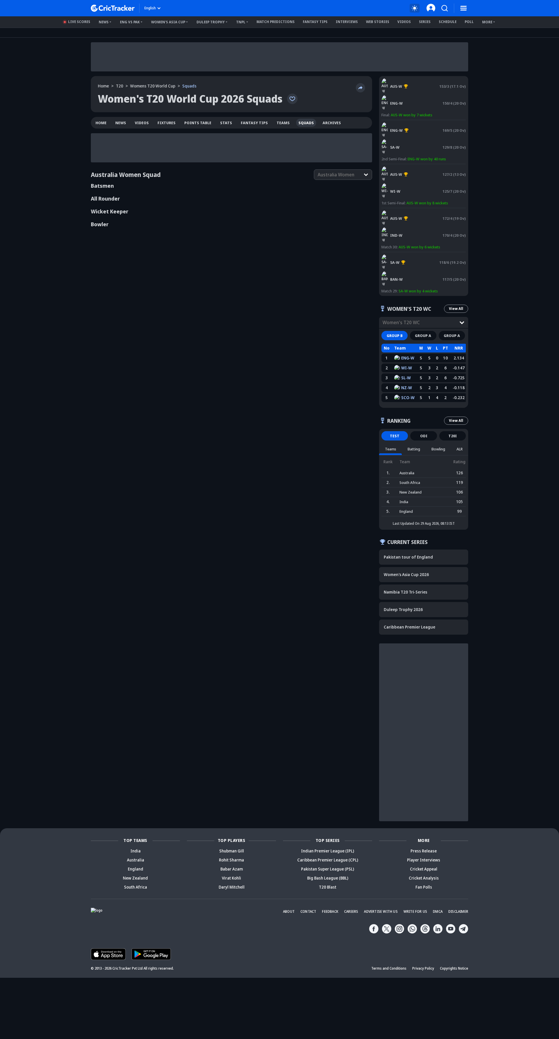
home (101, 122)
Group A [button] (423, 335)
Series (425, 21)
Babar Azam (231, 869)
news (120, 122)
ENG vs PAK (130, 22)
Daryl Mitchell (232, 887)
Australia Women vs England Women (412, 81)
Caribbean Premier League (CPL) (327, 860)
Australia (135, 860)
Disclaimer (458, 911)
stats (226, 122)
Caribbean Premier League (409, 627)
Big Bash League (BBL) (327, 878)
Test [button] (394, 435)
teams (283, 122)
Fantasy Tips (315, 21)
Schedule (448, 21)
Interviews (347, 21)
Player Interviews (423, 860)
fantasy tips (254, 122)
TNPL (240, 22)
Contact (308, 911)
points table (197, 122)
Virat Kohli (231, 878)
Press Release (424, 851)
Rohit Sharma (231, 860)
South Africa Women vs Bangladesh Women (418, 254)
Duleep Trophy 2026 (403, 609)
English (150, 8)
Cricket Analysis (424, 878)
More (487, 22)
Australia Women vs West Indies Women (415, 166)
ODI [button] (423, 435)
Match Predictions (275, 21)
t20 (119, 86)
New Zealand (135, 878)
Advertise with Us (380, 911)
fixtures (167, 122)
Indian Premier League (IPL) (327, 851)
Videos (404, 21)
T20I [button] (452, 435)
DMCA (438, 911)
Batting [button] (414, 449)
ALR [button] (460, 449)
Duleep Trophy (211, 22)
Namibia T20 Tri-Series (405, 592)
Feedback (330, 911)
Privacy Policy (423, 968)
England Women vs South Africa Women (415, 122)
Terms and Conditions (388, 968)
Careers (351, 911)
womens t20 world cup (152, 86)
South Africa (135, 887)
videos (142, 122)
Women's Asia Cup (168, 22)
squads (306, 122)
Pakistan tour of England (408, 557)
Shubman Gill (231, 851)
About (289, 911)
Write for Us (415, 911)
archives (332, 122)
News (104, 22)
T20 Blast (327, 887)
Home (103, 86)
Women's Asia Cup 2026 (406, 574)
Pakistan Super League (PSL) (327, 869)
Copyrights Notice (454, 968)
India (135, 851)
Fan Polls (423, 887)
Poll (469, 21)
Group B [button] (395, 335)
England (135, 869)
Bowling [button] (438, 449)
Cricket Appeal (423, 869)
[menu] (463, 8)
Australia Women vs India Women (409, 210)
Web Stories (377, 21)
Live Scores (79, 21)
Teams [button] (390, 449)
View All (456, 308)
